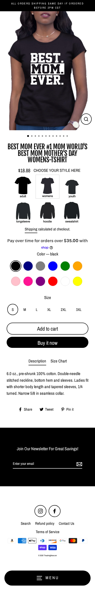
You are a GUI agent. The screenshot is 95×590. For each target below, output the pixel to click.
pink (15, 281)
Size (47, 297)
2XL (63, 309)
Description (37, 361)
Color (47, 254)
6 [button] (46, 136)
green (65, 266)
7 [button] (50, 136)
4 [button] (39, 136)
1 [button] (28, 136)
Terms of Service (47, 531)
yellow (77, 281)
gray (40, 266)
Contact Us (66, 523)
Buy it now (47, 342)
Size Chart (59, 361)
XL (49, 309)
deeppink (28, 281)
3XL (79, 309)
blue (53, 266)
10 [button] (60, 136)
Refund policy (44, 523)
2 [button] (32, 136)
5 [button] (43, 136)
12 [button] (67, 136)
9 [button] (57, 136)
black (15, 266)
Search (26, 523)
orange (77, 266)
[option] (47, 70)
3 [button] (36, 136)
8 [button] (53, 136)
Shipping (31, 229)
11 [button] (64, 136)
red (53, 281)
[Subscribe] (78, 464)
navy (28, 266)
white (65, 281)
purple (40, 281)
